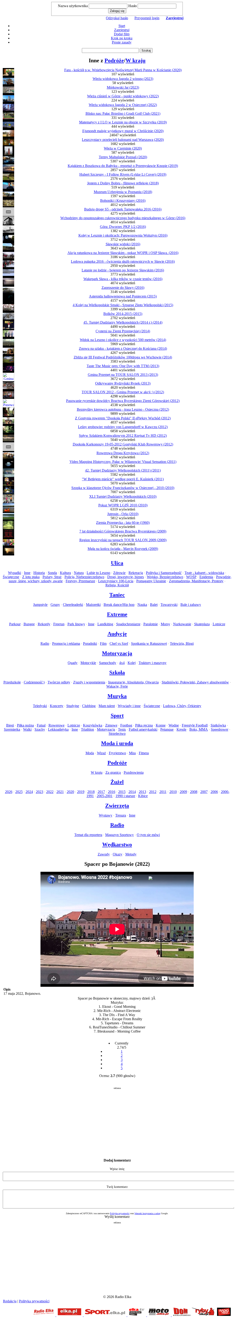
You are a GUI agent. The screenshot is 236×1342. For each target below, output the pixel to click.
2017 (101, 792)
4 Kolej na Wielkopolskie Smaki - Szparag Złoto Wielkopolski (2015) (123, 305)
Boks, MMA (198, 729)
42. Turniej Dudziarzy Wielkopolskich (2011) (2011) (123, 470)
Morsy (165, 624)
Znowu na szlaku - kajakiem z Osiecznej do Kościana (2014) (123, 348)
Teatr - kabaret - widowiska (204, 573)
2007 (204, 792)
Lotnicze (219, 624)
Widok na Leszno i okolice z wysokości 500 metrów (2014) (123, 340)
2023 (39, 792)
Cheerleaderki (73, 605)
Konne (161, 725)
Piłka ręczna (144, 725)
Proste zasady (121, 42)
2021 (60, 792)
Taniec (117, 595)
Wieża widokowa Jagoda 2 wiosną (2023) (123, 79)
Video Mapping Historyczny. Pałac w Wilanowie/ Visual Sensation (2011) (123, 462)
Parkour (15, 624)
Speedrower (219, 729)
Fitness (144, 753)
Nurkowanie (182, 624)
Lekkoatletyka (58, 729)
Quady (73, 663)
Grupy (55, 605)
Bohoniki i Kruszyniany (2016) (122, 200)
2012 (152, 792)
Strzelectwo (117, 733)
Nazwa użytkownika (73, 6)
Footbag (126, 725)
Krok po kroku (121, 38)
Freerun (58, 624)
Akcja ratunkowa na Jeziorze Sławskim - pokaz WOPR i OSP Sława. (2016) (122, 253)
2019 (80, 792)
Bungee (29, 624)
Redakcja (9, 1301)
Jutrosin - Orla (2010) (122, 514)
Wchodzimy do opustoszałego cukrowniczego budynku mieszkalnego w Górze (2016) (122, 218)
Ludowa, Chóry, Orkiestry (182, 706)
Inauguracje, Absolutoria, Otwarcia (133, 682)
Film (103, 643)
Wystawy (105, 815)
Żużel (117, 782)
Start (121, 26)
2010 (173, 792)
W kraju (135, 60)
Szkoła (117, 672)
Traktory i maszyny (152, 663)
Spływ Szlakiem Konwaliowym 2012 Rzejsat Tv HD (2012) (123, 435)
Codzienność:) (34, 682)
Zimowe (111, 725)
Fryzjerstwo (117, 753)
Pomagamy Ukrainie (151, 581)
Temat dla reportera (88, 835)
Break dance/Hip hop (119, 605)
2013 (142, 792)
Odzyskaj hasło (117, 18)
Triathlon (87, 729)
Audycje (117, 634)
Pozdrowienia (134, 772)
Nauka (142, 605)
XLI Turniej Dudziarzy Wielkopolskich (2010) (122, 496)
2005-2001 (105, 796)
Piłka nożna (25, 725)
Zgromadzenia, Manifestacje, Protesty (196, 581)
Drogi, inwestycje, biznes (125, 577)
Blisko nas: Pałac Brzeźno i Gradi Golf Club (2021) (123, 113)
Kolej (132, 663)
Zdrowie (119, 573)
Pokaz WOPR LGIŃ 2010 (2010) (123, 505)
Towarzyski (169, 605)
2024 (29, 792)
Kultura (65, 573)
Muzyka (117, 696)
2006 (214, 792)
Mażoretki (93, 605)
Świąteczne (11, 577)
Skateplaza (202, 624)
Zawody (104, 854)
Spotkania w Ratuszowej (149, 643)
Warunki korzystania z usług (147, 1213)
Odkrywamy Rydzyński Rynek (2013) (122, 383)
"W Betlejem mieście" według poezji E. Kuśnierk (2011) (123, 479)
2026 (8, 792)
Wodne (174, 725)
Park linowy (76, 624)
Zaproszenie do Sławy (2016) (123, 288)
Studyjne (72, 706)
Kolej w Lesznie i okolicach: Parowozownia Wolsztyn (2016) (122, 235)
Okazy (117, 854)
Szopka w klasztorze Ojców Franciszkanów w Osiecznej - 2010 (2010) (122, 488)
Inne (27, 573)
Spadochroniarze (128, 624)
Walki (27, 729)
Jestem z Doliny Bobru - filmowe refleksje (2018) (123, 183)
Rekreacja (136, 573)
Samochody (107, 663)
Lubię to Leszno (98, 573)
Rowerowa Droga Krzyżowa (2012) (123, 453)
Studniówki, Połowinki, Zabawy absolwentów (195, 682)
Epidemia (206, 577)
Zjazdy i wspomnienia (89, 682)
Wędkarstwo (117, 844)
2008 (193, 792)
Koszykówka (92, 725)
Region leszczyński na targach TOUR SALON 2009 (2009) (122, 540)
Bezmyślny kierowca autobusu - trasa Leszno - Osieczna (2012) (123, 409)
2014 (132, 792)
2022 (50, 792)
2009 (183, 792)
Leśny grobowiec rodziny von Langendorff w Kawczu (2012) (123, 427)
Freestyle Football (195, 725)
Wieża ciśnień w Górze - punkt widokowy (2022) (123, 96)
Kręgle (181, 729)
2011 (162, 792)
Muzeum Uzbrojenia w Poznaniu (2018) (123, 192)
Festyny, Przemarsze (80, 581)
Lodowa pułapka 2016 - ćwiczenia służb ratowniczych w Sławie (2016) (123, 261)
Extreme (117, 614)
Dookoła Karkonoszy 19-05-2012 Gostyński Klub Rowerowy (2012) (123, 444)
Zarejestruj (121, 30)
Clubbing (89, 706)
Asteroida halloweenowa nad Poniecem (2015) (123, 296)
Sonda (52, 573)
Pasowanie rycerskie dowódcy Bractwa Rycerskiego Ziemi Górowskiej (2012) (123, 401)
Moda (90, 753)
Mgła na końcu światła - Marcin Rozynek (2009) (123, 549)
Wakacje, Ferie (117, 686)
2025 (19, 792)
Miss (132, 753)
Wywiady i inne (129, 706)
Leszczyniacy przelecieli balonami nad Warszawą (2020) (123, 140)
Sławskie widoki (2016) (123, 244)
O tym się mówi (148, 835)
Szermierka (12, 729)
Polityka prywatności (119, 1213)
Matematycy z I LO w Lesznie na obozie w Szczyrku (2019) (123, 122)
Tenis (122, 729)
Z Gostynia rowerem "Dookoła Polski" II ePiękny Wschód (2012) (123, 418)
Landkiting (105, 624)
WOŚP (191, 577)
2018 (91, 792)
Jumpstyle (40, 605)
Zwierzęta (117, 806)
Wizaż (101, 753)
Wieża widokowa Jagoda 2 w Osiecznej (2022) (123, 105)
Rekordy (44, 624)
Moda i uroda (117, 743)
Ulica (117, 563)
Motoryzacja (117, 653)
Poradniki (90, 643)
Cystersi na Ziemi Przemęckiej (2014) (123, 331)
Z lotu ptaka (31, 577)
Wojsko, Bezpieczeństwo (165, 577)
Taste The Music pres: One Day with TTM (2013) (123, 366)
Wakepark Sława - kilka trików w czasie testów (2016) (122, 279)
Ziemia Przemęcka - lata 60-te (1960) (123, 523)
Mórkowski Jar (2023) (123, 87)
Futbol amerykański (143, 729)
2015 (122, 792)
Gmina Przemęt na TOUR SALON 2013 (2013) (123, 375)
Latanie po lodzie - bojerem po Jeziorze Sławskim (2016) (123, 270)
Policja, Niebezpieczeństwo (84, 577)
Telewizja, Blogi (182, 643)
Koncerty (56, 706)
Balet (154, 605)
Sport (117, 716)
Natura (79, 573)
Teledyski (40, 706)
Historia (39, 573)
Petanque (167, 729)
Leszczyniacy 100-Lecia (115, 581)
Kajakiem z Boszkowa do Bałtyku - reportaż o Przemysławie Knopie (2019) (123, 166)
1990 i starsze (125, 796)
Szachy (40, 729)
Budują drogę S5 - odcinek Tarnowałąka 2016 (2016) (122, 209)
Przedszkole (12, 682)
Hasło (132, 6)
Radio (44, 643)
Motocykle (88, 663)
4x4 (122, 663)
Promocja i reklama (66, 643)
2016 (111, 792)
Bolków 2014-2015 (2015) (122, 314)
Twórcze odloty (59, 682)
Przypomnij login (146, 18)
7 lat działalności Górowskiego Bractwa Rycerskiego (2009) (122, 531)
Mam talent (107, 706)
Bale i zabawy (190, 605)
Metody (131, 854)
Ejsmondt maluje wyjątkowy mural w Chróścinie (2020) (123, 131)
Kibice (143, 796)
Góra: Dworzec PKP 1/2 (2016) (123, 227)
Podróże (114, 60)
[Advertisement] (117, 1121)
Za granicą (113, 772)
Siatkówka (218, 725)
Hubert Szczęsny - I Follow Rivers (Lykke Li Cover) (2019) (122, 174)
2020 (70, 792)
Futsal (41, 725)
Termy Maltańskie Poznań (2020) (123, 157)
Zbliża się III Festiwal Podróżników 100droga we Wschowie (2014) (123, 357)
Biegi (10, 725)
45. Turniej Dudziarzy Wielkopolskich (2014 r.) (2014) (122, 322)
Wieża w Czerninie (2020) (123, 148)
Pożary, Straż (52, 577)
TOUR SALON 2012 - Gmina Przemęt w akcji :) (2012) (123, 392)
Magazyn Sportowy (119, 835)
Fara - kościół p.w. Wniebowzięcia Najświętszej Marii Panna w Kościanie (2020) (123, 70)
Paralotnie (150, 624)
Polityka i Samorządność (164, 573)
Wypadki (14, 573)
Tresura (120, 815)
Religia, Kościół (117, 585)
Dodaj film (121, 34)
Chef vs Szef (119, 643)
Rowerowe (56, 725)
